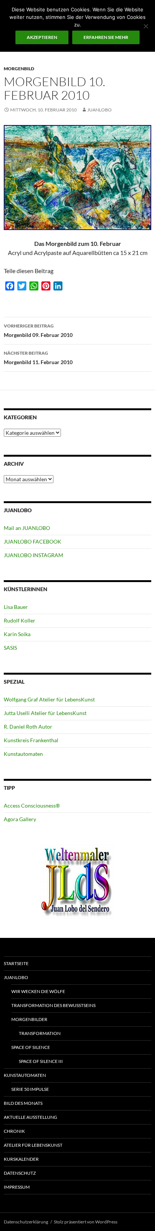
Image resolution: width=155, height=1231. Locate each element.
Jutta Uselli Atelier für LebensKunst (45, 713)
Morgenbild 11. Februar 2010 (38, 357)
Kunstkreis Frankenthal (31, 740)
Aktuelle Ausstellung (30, 1117)
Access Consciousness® (32, 805)
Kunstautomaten (23, 754)
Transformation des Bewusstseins (53, 1005)
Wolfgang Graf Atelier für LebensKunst (49, 699)
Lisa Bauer (16, 607)
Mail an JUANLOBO (27, 528)
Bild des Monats (23, 1103)
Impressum (17, 1187)
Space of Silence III (41, 1061)
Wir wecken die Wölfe (38, 991)
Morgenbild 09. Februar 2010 (38, 330)
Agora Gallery (20, 819)
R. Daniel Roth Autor (28, 726)
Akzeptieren (42, 37)
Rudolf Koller (19, 620)
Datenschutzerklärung (26, 1222)
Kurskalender (21, 1159)
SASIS (10, 647)
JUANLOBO (99, 110)
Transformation (40, 1033)
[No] (145, 26)
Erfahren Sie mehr (106, 37)
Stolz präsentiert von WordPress (85, 1222)
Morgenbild (19, 68)
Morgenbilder (29, 1019)
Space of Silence (30, 1047)
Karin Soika (17, 634)
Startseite (16, 963)
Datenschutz (20, 1173)
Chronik (14, 1131)
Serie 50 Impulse (30, 1089)
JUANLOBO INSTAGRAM (33, 555)
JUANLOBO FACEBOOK (32, 541)
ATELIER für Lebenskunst (33, 1145)
